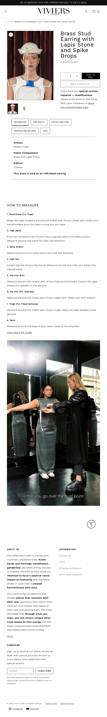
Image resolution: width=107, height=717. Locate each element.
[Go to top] (91, 524)
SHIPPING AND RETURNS (25, 131)
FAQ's (62, 562)
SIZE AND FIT (39, 122)
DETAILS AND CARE (60, 122)
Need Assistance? (80, 84)
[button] (6, 11)
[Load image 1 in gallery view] (13, 109)
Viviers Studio (19, 703)
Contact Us (65, 555)
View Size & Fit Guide (19, 332)
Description (20, 122)
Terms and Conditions (70, 574)
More (10, 636)
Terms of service (67, 703)
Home (10, 22)
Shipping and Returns (70, 568)
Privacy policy (51, 703)
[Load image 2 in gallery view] (24, 109)
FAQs (45, 131)
